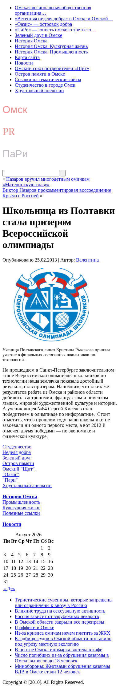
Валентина (87, 259)
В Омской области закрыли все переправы (59, 622)
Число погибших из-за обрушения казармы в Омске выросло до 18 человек (62, 658)
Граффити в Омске (34, 627)
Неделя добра (16, 452)
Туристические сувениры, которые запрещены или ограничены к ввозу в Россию (64, 602)
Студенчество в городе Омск (45, 85)
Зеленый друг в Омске (38, 35)
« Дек (9, 588)
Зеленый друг (16, 457)
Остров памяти (18, 463)
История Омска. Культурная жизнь (51, 46)
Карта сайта (27, 57)
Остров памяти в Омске (40, 74)
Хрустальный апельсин (39, 90)
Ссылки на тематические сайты (48, 79)
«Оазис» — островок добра (43, 24)
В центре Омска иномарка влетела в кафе (58, 649)
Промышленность (21, 502)
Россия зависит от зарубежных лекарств (57, 616)
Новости (24, 62)
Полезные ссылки (21, 513)
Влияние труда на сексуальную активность (60, 610)
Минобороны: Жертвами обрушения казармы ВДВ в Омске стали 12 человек (62, 669)
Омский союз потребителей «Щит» (52, 68)
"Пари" (10, 480)
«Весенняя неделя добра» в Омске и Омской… (64, 18)
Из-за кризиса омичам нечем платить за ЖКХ (62, 633)
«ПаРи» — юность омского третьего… (55, 29)
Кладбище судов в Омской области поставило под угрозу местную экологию (63, 641)
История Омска (31, 40)
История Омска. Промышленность (51, 51)
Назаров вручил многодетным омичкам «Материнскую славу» (46, 181)
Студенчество (16, 446)
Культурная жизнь (21, 507)
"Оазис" (10, 474)
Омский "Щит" (18, 468)
